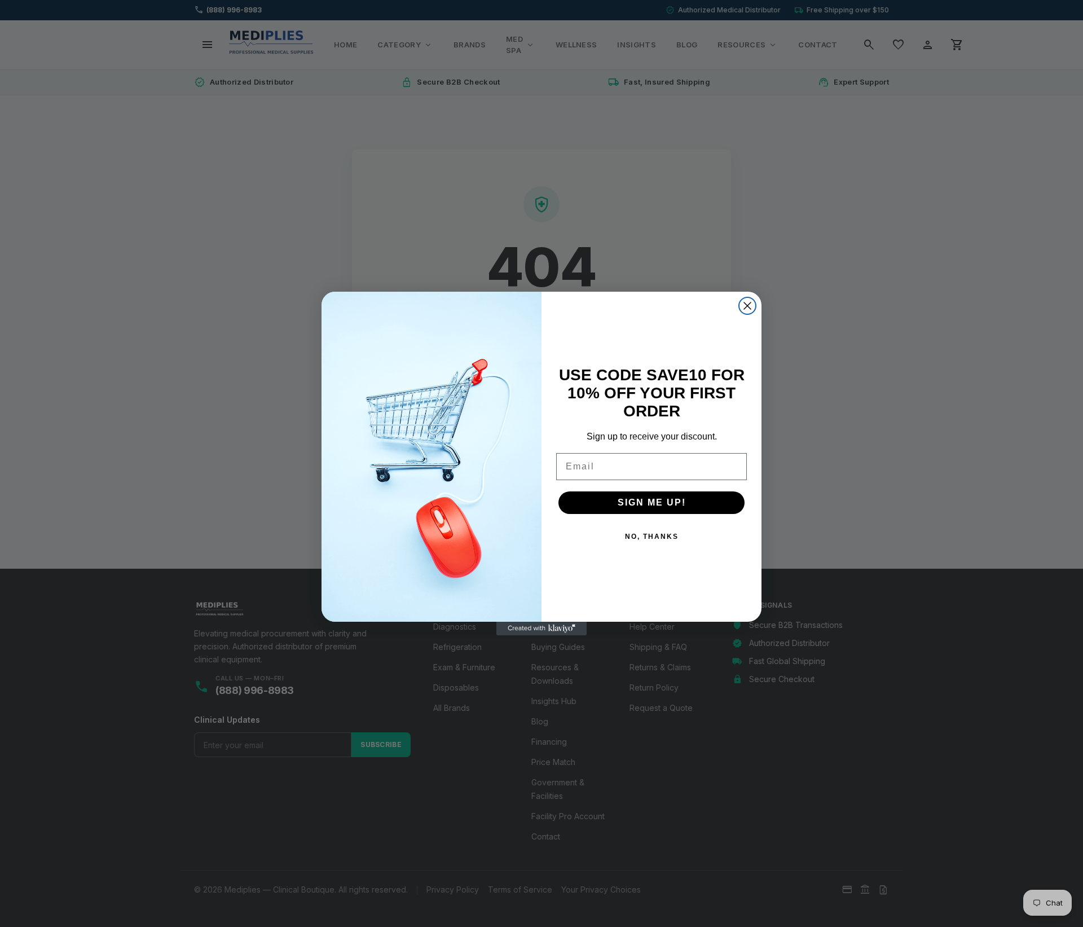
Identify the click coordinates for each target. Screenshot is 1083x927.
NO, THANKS (652, 537)
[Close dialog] (747, 305)
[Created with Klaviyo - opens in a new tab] (541, 628)
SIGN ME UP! (652, 502)
